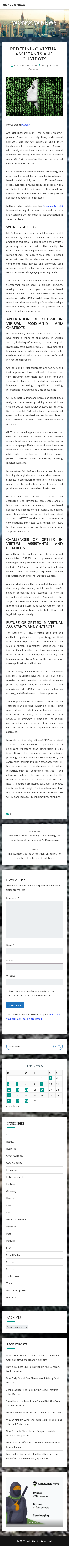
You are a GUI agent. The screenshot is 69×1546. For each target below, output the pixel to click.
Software (11, 1262)
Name (10, 945)
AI (11, 814)
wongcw (47, 65)
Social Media (13, 1254)
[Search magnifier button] (59, 1046)
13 (17, 1089)
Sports (10, 1269)
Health (10, 1198)
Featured (11, 1184)
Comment (12, 897)
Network (11, 1226)
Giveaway (11, 1191)
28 (26, 1101)
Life (8, 1212)
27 (17, 1101)
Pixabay (25, 124)
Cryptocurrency (14, 1155)
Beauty (10, 1141)
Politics (10, 1240)
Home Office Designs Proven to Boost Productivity (33, 1412)
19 (9, 1095)
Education (11, 1170)
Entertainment (14, 1177)
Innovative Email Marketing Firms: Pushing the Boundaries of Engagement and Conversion (34, 835)
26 (9, 1101)
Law (8, 1205)
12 (9, 1089)
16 (42, 1089)
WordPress (12, 1297)
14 (26, 1089)
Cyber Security (14, 1162)
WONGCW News (13, 5)
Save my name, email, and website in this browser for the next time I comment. (31, 993)
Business (11, 1148)
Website (10, 975)
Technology (12, 1276)
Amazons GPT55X (53, 205)
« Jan (9, 1106)
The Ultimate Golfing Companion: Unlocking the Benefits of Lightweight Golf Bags (35, 854)
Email (10, 960)
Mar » (16, 1106)
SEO (8, 1247)
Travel (9, 1283)
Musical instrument (17, 1219)
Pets (8, 1233)
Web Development (16, 1290)
